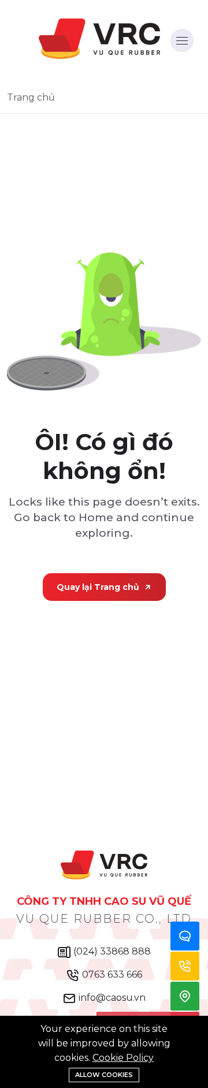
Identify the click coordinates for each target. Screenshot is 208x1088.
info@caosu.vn (111, 997)
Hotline (184, 966)
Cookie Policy (123, 1057)
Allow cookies (104, 1075)
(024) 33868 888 (111, 951)
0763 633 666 (111, 974)
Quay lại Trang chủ (98, 587)
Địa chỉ (184, 996)
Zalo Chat (184, 936)
